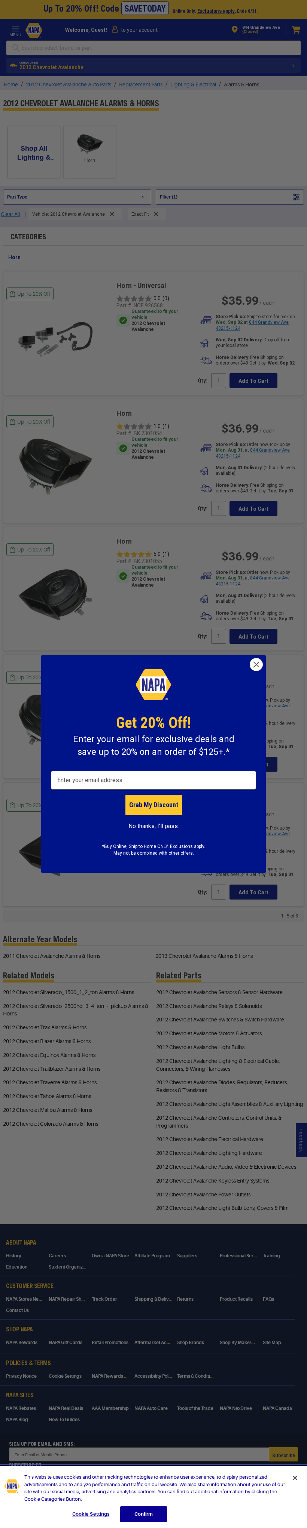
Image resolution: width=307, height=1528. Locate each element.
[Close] (295, 1478)
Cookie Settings (91, 1514)
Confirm (143, 1514)
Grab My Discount (153, 805)
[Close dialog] (256, 664)
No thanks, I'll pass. (153, 826)
